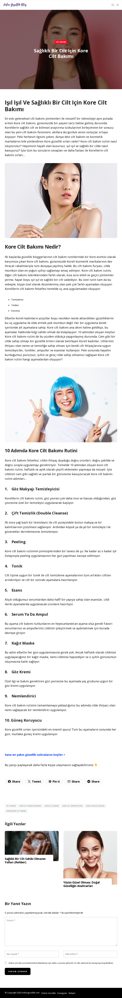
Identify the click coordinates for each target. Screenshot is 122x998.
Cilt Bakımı (61, 42)
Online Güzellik (48, 993)
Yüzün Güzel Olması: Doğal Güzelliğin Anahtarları (81, 884)
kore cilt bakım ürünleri (30, 806)
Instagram (62, 993)
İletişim (72, 993)
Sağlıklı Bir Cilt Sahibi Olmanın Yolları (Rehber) (25, 860)
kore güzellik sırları (95, 806)
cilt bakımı (11, 806)
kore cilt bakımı (52, 806)
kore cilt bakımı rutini (72, 806)
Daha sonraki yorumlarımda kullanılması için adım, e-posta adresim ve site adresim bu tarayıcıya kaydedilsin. (61, 963)
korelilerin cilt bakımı (16, 811)
